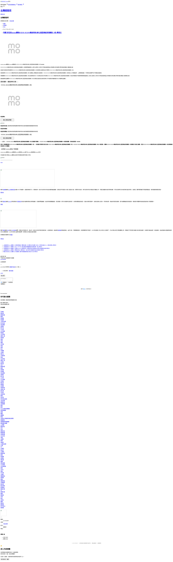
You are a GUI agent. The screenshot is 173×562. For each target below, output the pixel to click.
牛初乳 (2, 392)
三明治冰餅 (3, 321)
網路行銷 (3, 489)
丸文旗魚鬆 (3, 466)
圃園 (2, 501)
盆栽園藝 (3, 403)
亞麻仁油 (3, 389)
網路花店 (3, 431)
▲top (2, 273)
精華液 (2, 495)
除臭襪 (4, 189)
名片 (4, 26)
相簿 (4, 23)
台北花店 (3, 435)
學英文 (2, 238)
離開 (8, 559)
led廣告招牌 (3, 444)
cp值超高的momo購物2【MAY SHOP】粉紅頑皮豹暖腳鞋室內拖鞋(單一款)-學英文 (22, 246)
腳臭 (2, 316)
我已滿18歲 (3, 559)
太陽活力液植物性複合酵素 (7, 418)
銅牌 (2, 440)
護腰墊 (2, 415)
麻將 (2, 467)
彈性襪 (2, 459)
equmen (9, 201)
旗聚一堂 (3, 336)
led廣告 (2, 448)
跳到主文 (3, 14)
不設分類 (11, 21)
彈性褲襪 (3, 463)
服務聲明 (99, 543)
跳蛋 (2, 479)
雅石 (2, 405)
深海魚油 (3, 394)
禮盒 (11, 234)
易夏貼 (2, 326)
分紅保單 (3, 400)
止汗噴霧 (3, 331)
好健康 (2, 386)
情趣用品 (3, 476)
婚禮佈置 (3, 432)
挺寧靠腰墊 (3, 410)
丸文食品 (14, 230)
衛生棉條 (3, 485)
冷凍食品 (3, 355)
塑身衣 (2, 192)
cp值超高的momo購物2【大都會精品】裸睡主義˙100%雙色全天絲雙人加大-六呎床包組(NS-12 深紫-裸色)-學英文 (29, 245)
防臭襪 (2, 319)
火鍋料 (2, 352)
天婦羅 (2, 350)
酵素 (2, 395)
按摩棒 (2, 477)
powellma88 (3, 259)
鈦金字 (2, 450)
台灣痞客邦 (6, 10)
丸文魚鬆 (3, 464)
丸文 (8, 230)
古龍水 (2, 500)
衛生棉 (2, 484)
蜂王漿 (2, 390)
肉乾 (2, 347)
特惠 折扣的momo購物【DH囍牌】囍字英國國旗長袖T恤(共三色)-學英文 (20, 251)
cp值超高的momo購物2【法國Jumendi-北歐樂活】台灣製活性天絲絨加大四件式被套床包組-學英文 (26, 248)
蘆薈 (2, 493)
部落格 (4, 25)
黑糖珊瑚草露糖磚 (5, 421)
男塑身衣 (19, 201)
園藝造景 (3, 402)
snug (2, 162)
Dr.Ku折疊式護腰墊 (5, 408)
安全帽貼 (3, 324)
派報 (2, 437)
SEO (2, 427)
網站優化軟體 (4, 423)
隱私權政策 (94, 543)
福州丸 (2, 353)
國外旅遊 (11, 270)
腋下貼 (2, 328)
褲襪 (2, 461)
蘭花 (2, 407)
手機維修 (3, 482)
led (1, 446)
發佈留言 (3, 283)
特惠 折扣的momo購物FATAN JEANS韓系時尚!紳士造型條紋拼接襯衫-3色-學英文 (32, 32)
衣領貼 (2, 311)
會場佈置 (3, 434)
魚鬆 (2, 204)
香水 (2, 498)
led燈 (2, 445)
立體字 (2, 439)
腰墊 (2, 413)
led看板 (2, 451)
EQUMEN (3, 506)
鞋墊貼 (2, 332)
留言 (14, 267)
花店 (2, 429)
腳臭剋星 (12, 189)
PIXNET (76, 543)
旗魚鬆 (59, 230)
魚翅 (2, 357)
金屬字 (2, 442)
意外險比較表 (4, 399)
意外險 (2, 397)
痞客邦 (11, 267)
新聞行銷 (3, 491)
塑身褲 (2, 504)
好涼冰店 (3, 323)
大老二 (2, 469)
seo (1, 490)
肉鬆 (2, 340)
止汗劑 (2, 329)
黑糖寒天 (3, 420)
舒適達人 (3, 487)
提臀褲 (2, 507)
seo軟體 (2, 424)
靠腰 (2, 411)
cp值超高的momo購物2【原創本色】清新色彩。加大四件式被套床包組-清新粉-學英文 (23, 250)
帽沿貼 (2, 313)
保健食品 (3, 387)
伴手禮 (2, 344)
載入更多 (3, 275)
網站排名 (3, 426)
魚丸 (2, 349)
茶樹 (2, 496)
